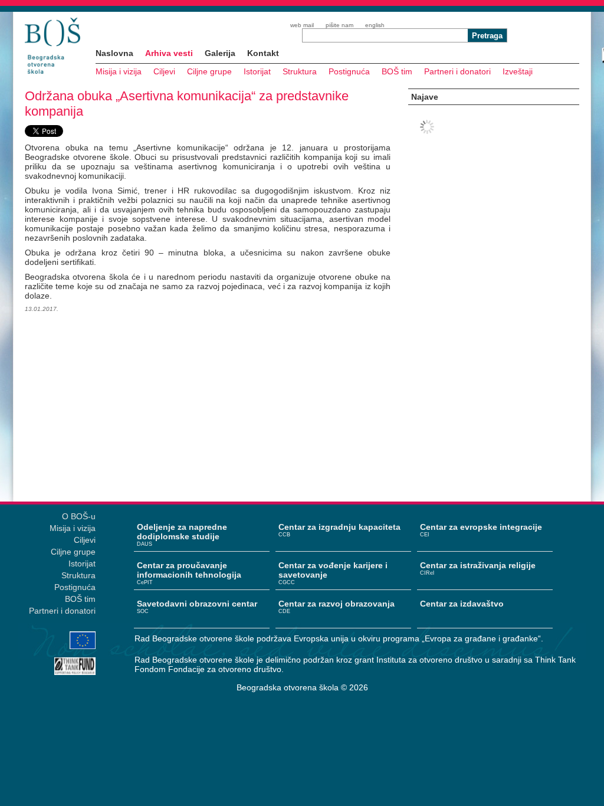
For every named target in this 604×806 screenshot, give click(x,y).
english (375, 25)
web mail (302, 25)
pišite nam (339, 25)
